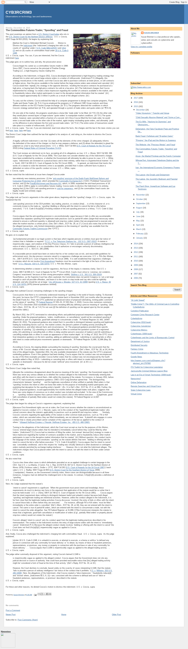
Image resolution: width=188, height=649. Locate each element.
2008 (136, 269)
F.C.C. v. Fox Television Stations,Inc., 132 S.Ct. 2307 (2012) (71, 241)
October (139, 199)
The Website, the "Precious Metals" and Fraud (155, 145)
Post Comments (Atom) (28, 620)
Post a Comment (13, 610)
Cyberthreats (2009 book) (141, 334)
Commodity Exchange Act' (70, 181)
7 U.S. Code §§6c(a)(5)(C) (46, 48)
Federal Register (46, 302)
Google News (136, 357)
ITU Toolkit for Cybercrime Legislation (147, 367)
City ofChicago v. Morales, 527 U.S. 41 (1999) (68, 282)
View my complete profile (141, 47)
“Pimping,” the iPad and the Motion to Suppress (156, 140)
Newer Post (11, 614)
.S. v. (93, 570)
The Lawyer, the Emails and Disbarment (152, 175)
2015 (136, 106)
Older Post (116, 614)
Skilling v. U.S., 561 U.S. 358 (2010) (86, 274)
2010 (136, 261)
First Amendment (47, 261)
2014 (136, 244)
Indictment (28, 45)
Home (63, 614)
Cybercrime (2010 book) (141, 322)
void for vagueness (65, 188)
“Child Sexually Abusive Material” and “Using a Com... (158, 117)
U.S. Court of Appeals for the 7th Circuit (94, 146)
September (141, 203)
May (138, 221)
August (139, 208)
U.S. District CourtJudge (48, 34)
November (140, 195)
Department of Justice (140, 341)
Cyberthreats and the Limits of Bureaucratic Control (152, 337)
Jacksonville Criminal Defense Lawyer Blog (149, 371)
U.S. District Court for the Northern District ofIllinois (31, 37)
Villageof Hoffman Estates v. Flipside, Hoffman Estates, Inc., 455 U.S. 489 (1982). (55, 422)
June (138, 216)
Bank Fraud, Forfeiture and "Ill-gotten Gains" (154, 136)
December (140, 110)
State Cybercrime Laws (141, 390)
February (140, 234)
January (139, 238)
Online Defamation (138, 382)
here (17, 58)
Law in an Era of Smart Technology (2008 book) (151, 375)
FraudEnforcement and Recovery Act (45, 183)
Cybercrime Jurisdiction (141, 326)
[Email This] (38, 594)
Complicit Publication (140, 311)
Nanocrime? (136, 379)
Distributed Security (139, 345)
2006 (136, 278)
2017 (136, 98)
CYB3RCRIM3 (19, 12)
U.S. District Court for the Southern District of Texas (72, 470)
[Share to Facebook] (47, 594)
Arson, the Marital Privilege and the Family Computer (158, 156)
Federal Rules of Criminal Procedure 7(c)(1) (42, 148)
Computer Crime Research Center (145, 315)
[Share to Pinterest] (50, 594)
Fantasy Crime (137, 349)
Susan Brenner (151, 33)
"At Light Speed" (138, 300)
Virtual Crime (136, 394)
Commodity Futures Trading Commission (30, 229)
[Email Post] (35, 595)
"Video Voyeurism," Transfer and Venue (152, 113)
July (138, 212)
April (138, 225)
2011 (136, 256)
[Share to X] (44, 594)
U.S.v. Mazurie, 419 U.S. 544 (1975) (34, 264)
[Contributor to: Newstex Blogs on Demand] (8, 647)
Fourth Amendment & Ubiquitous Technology (150, 353)
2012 (136, 252)
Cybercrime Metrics (139, 330)
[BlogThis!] (41, 594)
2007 (136, 274)
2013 (136, 248)
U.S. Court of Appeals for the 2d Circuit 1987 (85, 467)
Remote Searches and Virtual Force (146, 386)
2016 (136, 102)
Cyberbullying (136, 318)
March (139, 229)
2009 (136, 265)
